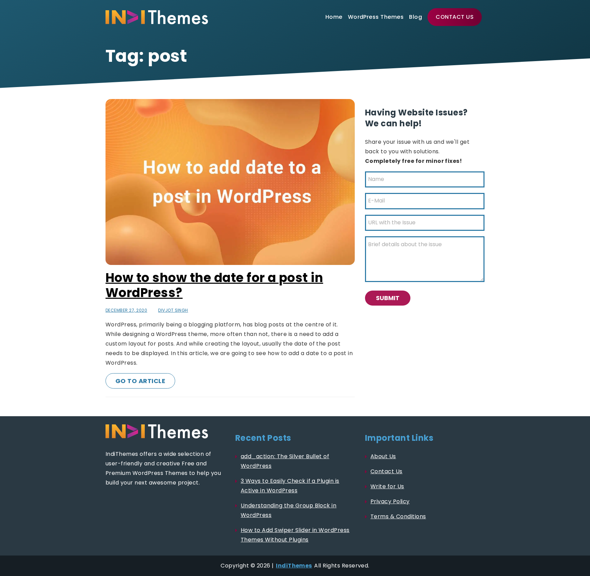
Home (333, 17)
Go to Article (140, 381)
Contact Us (455, 17)
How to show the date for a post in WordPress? (214, 285)
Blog (415, 17)
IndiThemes (294, 566)
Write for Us (387, 486)
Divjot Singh (173, 310)
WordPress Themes (376, 17)
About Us (383, 456)
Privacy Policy (390, 501)
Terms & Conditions (398, 516)
